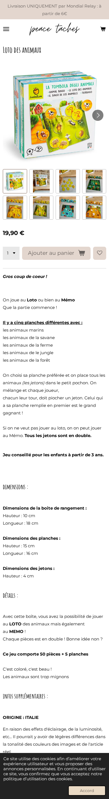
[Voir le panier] (103, 29)
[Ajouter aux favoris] (99, 253)
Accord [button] (87, 790)
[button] (15, 181)
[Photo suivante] (97, 115)
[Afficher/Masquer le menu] (6, 29)
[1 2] (11, 253)
